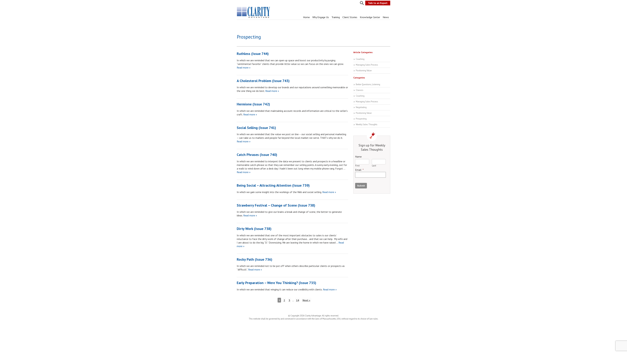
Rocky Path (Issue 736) (254, 259)
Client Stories (349, 17)
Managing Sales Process (367, 64)
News (386, 17)
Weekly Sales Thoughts (366, 124)
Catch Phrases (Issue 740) (257, 154)
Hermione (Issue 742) (253, 104)
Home (306, 17)
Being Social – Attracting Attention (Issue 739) (273, 185)
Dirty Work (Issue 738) (254, 228)
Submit (361, 185)
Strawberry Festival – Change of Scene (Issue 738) (276, 205)
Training (335, 17)
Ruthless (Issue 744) (253, 53)
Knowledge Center (370, 17)
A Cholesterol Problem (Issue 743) (263, 80)
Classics (359, 90)
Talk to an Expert (377, 3)
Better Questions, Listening (368, 84)
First (357, 166)
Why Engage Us (320, 17)
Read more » (243, 67)
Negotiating (361, 107)
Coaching (360, 59)
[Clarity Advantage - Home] (254, 17)
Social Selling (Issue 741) (256, 127)
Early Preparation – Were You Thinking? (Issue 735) (276, 282)
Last (374, 166)
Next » (306, 300)
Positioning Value (364, 70)
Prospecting (361, 118)
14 (297, 300)
